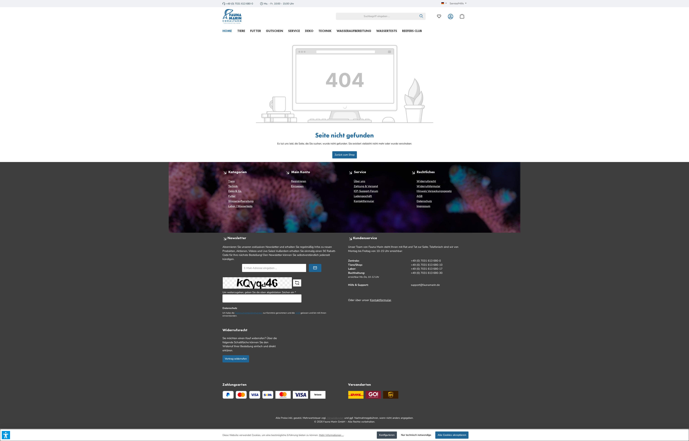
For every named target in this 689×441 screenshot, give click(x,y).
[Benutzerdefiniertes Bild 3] (318, 395)
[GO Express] (373, 395)
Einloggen (297, 186)
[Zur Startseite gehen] (232, 16)
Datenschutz (424, 201)
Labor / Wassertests (240, 206)
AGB (419, 196)
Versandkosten (335, 418)
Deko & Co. (235, 191)
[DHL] (356, 395)
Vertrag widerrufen (236, 358)
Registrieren (298, 181)
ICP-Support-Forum (366, 191)
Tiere (231, 181)
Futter (232, 196)
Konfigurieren (387, 435)
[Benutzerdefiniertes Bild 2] (300, 395)
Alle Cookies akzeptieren (452, 435)
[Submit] (315, 268)
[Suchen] (421, 16)
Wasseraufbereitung (241, 201)
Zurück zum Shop (345, 154)
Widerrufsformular (428, 186)
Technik (233, 186)
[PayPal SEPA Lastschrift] (267, 395)
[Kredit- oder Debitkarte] (248, 395)
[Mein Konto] (450, 16)
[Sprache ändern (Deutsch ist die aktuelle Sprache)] (444, 4)
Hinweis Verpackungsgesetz (434, 191)
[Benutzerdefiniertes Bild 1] (283, 395)
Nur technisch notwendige (416, 435)
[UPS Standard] (391, 395)
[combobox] (376, 16)
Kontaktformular (364, 201)
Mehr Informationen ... (331, 435)
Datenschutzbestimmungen (248, 312)
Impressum (423, 206)
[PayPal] (228, 395)
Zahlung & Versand (366, 186)
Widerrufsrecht (426, 181)
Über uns (359, 181)
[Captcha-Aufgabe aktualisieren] (297, 283)
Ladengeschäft (363, 196)
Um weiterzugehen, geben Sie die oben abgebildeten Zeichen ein (259, 292)
